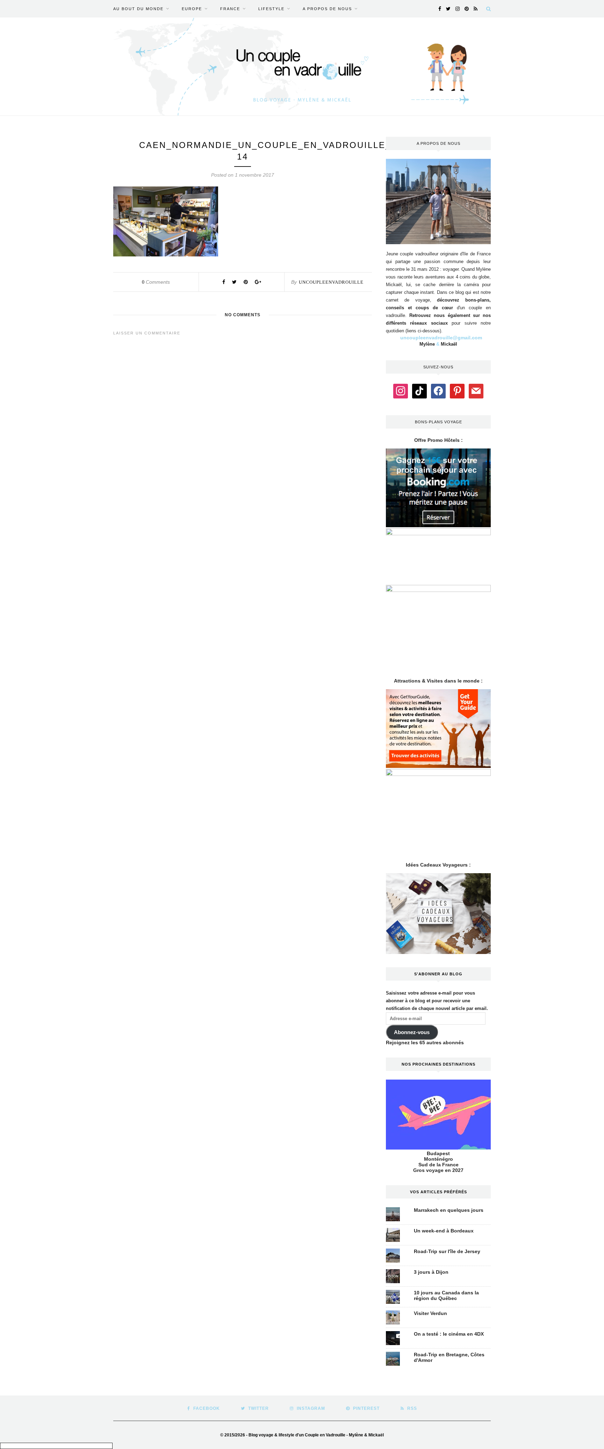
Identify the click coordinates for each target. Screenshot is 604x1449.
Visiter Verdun (430, 1313)
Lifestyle (271, 9)
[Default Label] (419, 390)
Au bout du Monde (138, 9)
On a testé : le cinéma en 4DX (449, 1334)
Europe (192, 9)
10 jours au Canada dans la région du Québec (446, 1295)
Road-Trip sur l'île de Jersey (447, 1251)
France (230, 9)
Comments (156, 282)
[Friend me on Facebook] (438, 390)
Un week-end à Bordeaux (444, 1231)
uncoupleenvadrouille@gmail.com (441, 337)
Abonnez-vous (412, 1032)
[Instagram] (400, 390)
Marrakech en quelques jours (448, 1210)
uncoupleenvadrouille (331, 282)
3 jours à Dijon (431, 1272)
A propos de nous (327, 9)
